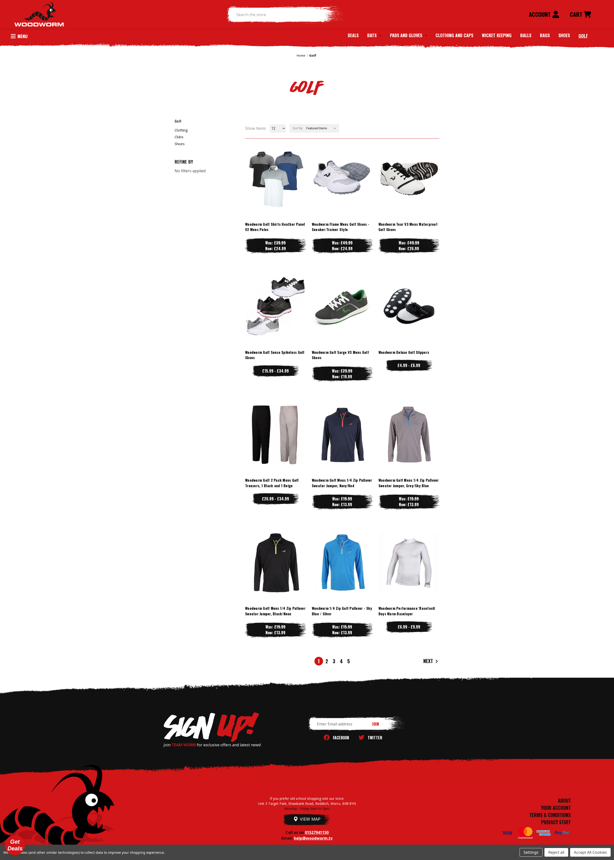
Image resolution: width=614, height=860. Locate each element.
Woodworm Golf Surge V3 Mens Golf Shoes (340, 355)
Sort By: (298, 128)
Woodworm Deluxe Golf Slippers (403, 352)
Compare (273, 178)
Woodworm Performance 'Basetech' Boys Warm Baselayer (407, 610)
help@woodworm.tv (313, 838)
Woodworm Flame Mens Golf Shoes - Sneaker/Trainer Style (340, 226)
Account (540, 14)
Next (428, 660)
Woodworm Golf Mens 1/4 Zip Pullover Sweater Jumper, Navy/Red (342, 482)
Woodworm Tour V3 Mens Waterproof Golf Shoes (407, 226)
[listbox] (322, 128)
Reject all (556, 852)
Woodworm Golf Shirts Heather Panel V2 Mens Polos (275, 226)
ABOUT (564, 800)
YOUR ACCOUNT (556, 807)
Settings (531, 852)
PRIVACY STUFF (556, 822)
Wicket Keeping (497, 35)
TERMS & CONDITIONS (550, 814)
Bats (372, 35)
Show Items (255, 128)
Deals (353, 35)
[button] (15, 845)
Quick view (275, 169)
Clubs (179, 136)
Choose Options (275, 188)
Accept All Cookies (590, 852)
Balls (525, 35)
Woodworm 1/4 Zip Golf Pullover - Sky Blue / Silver (342, 610)
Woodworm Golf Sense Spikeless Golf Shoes (275, 355)
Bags (545, 35)
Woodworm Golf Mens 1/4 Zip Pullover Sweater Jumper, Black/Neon (275, 610)
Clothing (181, 130)
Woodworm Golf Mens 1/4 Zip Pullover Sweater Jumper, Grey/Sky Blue (408, 482)
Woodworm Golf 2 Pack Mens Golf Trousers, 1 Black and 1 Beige (272, 482)
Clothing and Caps (454, 35)
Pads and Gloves (406, 35)
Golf (583, 35)
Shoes (564, 35)
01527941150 (317, 832)
